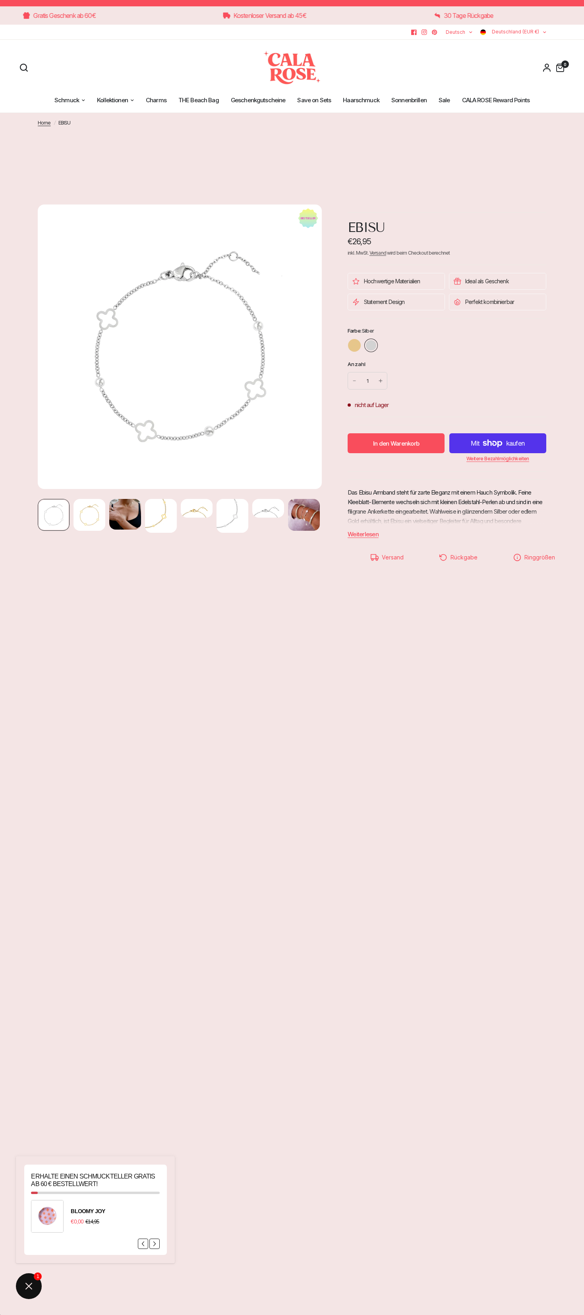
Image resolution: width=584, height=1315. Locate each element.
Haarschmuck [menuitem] (361, 100)
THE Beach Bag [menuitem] (198, 100)
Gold (354, 345)
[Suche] (26, 68)
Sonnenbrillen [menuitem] (409, 100)
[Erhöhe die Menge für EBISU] (380, 380)
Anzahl (357, 364)
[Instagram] (424, 32)
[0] (558, 68)
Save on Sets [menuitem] (314, 100)
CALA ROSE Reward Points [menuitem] (496, 100)
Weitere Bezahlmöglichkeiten (497, 458)
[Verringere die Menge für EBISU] (354, 380)
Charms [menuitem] (156, 100)
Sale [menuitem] (444, 100)
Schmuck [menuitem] (66, 100)
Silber (371, 345)
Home (44, 123)
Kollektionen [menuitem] (112, 100)
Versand (377, 253)
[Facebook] (414, 32)
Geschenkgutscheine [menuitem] (258, 100)
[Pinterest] (434, 32)
